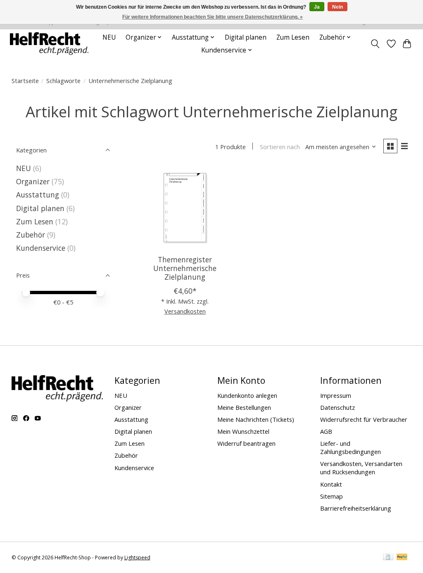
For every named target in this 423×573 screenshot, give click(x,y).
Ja (317, 7)
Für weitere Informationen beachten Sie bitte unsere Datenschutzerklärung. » (212, 17)
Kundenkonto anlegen (247, 395)
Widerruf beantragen (246, 443)
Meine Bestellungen (244, 407)
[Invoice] (388, 558)
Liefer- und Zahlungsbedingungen (350, 447)
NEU (109, 37)
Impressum (335, 395)
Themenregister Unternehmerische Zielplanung (184, 268)
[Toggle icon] (375, 43)
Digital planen (245, 37)
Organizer (33, 181)
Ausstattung (37, 195)
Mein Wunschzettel (243, 431)
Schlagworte (63, 80)
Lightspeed (137, 557)
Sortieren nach (280, 147)
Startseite (25, 80)
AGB (326, 431)
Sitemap (331, 496)
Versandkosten (185, 311)
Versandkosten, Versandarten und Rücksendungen (361, 467)
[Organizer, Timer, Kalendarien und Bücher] (49, 43)
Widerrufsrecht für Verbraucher (363, 419)
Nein (337, 7)
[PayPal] (402, 558)
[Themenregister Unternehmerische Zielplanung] (185, 207)
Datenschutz (337, 407)
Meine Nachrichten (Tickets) (255, 419)
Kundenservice (40, 248)
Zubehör (30, 235)
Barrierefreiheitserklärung (355, 508)
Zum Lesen (292, 37)
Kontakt (331, 484)
